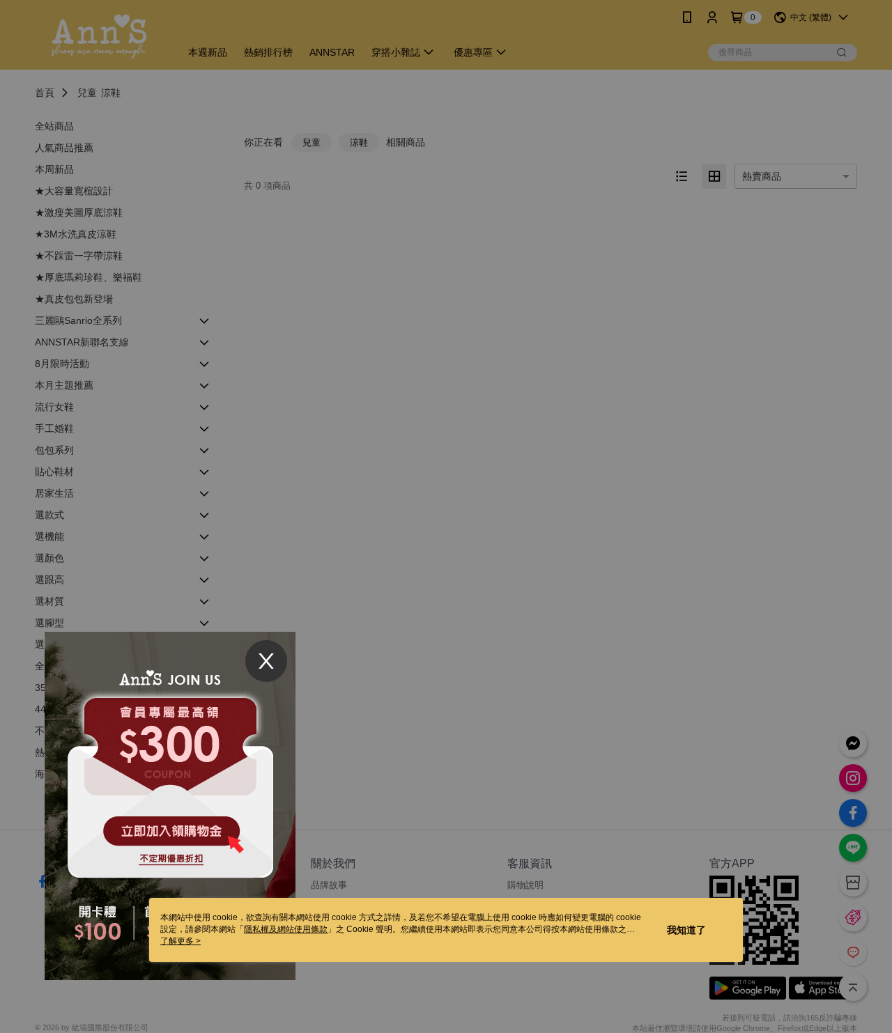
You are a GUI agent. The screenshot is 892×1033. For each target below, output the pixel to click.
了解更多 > (180, 941)
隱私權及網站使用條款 (286, 929)
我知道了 (686, 929)
